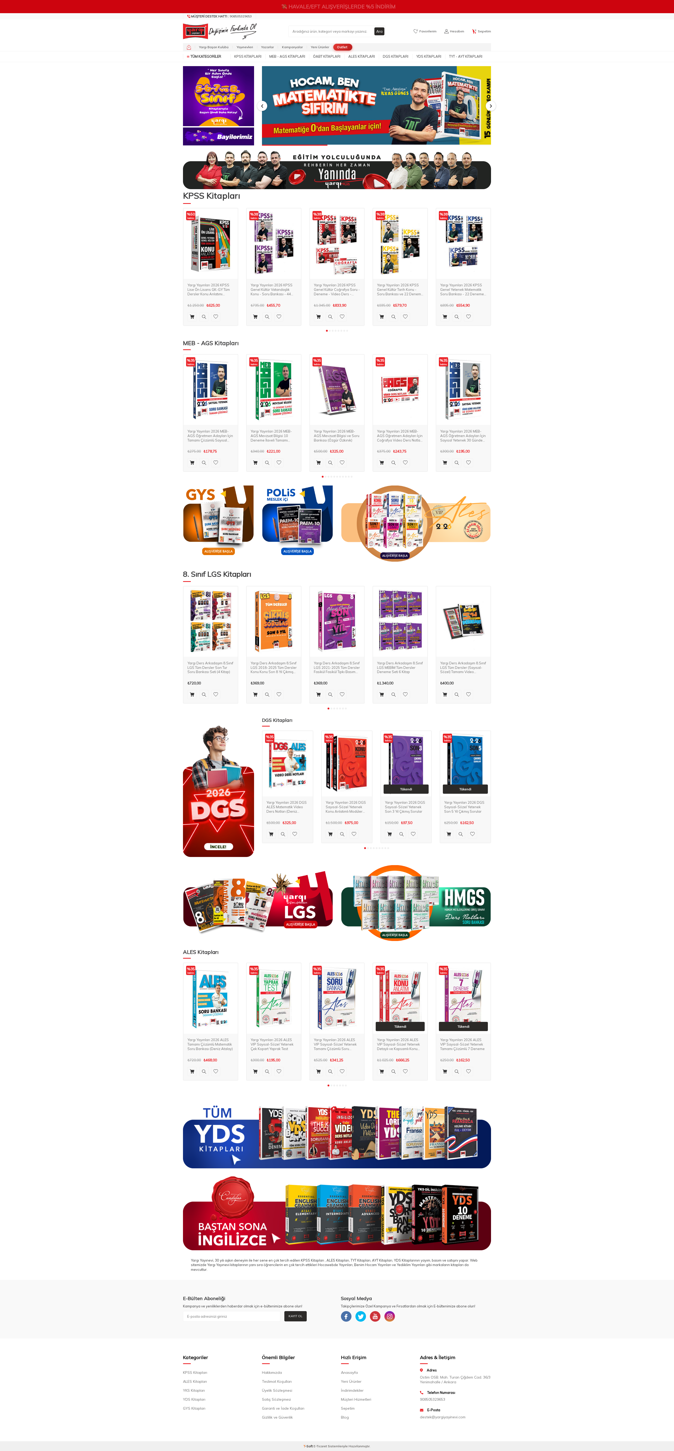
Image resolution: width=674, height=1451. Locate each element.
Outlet (342, 47)
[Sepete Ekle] (192, 316)
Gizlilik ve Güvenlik (277, 1417)
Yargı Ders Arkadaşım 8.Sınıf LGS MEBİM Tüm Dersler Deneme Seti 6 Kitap (400, 667)
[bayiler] (218, 136)
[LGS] (258, 903)
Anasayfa (349, 1372)
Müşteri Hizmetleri (356, 1399)
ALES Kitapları (361, 56)
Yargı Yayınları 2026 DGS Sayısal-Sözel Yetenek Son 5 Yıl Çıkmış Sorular (464, 806)
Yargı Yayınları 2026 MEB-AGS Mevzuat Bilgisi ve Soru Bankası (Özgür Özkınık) (336, 435)
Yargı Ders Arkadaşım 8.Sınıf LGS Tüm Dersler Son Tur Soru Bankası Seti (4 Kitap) (210, 667)
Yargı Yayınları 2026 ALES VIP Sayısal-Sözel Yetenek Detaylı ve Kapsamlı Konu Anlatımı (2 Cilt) (398, 1044)
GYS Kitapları (194, 1408)
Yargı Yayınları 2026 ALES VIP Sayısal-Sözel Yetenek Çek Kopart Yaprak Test (272, 1044)
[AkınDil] (337, 1213)
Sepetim (348, 1408)
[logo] (218, 31)
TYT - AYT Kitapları (465, 56)
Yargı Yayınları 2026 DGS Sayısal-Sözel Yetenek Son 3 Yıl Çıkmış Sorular (405, 806)
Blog (345, 1417)
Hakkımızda (272, 1372)
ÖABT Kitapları (326, 56)
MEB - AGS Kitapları (287, 56)
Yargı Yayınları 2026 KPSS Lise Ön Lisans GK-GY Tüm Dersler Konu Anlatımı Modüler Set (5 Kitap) (208, 289)
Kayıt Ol (296, 1316)
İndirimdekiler (352, 1390)
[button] (262, 106)
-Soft (309, 1446)
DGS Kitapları (395, 56)
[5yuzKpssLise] (416, 524)
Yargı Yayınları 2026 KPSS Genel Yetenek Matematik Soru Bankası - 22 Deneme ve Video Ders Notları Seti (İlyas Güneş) (462, 289)
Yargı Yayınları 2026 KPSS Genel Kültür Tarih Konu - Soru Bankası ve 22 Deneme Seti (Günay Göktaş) (400, 289)
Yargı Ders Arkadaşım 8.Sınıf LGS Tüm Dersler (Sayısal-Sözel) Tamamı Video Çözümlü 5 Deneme (463, 667)
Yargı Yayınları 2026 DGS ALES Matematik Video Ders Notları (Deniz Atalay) (286, 807)
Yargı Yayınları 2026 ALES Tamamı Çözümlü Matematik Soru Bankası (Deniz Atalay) (210, 1044)
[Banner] (218, 96)
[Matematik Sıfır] (376, 106)
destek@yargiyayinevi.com (442, 1417)
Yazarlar (267, 47)
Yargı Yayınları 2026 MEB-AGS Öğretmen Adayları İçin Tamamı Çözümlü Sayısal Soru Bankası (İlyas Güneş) (210, 435)
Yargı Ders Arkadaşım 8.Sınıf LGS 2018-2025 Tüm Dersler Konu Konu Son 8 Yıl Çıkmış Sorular (274, 667)
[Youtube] (375, 1316)
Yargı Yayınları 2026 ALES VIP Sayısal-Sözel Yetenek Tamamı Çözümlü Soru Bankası (335, 1044)
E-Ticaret (320, 1446)
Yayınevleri (245, 47)
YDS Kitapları (428, 56)
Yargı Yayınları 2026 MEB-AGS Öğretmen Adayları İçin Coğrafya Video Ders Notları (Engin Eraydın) (400, 435)
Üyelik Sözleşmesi (277, 1390)
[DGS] (218, 791)
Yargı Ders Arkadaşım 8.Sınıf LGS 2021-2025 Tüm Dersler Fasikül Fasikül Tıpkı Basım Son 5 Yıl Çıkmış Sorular (337, 667)
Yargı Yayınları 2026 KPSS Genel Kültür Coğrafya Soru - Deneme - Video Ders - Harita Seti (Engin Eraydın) (337, 289)
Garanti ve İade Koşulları (283, 1408)
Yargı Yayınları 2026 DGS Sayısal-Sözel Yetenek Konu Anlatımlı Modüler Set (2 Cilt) (346, 807)
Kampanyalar (292, 47)
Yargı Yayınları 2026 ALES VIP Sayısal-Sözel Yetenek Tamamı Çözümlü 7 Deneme (462, 1044)
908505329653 (221, 16)
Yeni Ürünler (320, 47)
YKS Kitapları (194, 1390)
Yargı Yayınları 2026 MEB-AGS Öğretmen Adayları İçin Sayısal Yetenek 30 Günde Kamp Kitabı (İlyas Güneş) (463, 435)
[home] (189, 47)
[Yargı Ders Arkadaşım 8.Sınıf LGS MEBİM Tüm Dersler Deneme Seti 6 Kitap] (400, 621)
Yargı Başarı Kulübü (214, 47)
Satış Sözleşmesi (276, 1399)
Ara (379, 31)
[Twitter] (360, 1316)
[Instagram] (389, 1316)
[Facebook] (346, 1316)
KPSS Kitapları (247, 56)
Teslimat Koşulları (277, 1381)
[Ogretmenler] (416, 903)
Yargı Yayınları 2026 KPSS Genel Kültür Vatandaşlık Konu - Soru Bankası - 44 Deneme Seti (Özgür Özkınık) (274, 289)
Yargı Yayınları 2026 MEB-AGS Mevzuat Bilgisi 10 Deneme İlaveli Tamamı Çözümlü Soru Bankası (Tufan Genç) (271, 435)
